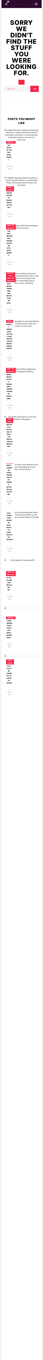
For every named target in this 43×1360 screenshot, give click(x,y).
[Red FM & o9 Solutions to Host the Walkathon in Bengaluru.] (21, 438)
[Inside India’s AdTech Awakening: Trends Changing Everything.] (21, 390)
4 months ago (10, 357)
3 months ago (10, 262)
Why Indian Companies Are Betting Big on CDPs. (9, 293)
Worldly (10, 142)
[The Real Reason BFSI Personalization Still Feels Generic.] (21, 246)
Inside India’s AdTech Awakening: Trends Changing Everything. (9, 386)
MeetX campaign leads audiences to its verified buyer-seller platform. (9, 480)
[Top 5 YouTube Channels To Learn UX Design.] (21, 677)
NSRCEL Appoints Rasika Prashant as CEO (9, 200)
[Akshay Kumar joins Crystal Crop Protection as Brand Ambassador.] (21, 342)
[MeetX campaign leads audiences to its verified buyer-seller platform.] (21, 485)
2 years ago (9, 644)
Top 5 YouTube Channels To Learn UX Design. (9, 675)
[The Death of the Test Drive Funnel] (21, 151)
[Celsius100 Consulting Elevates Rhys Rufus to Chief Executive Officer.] (21, 533)
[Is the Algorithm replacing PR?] (21, 581)
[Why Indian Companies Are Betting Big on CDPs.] (21, 294)
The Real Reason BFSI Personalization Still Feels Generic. (9, 243)
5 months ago (10, 500)
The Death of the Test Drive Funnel (9, 152)
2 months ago (10, 166)
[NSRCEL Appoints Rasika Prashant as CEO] (21, 199)
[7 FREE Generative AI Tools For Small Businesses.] (21, 629)
